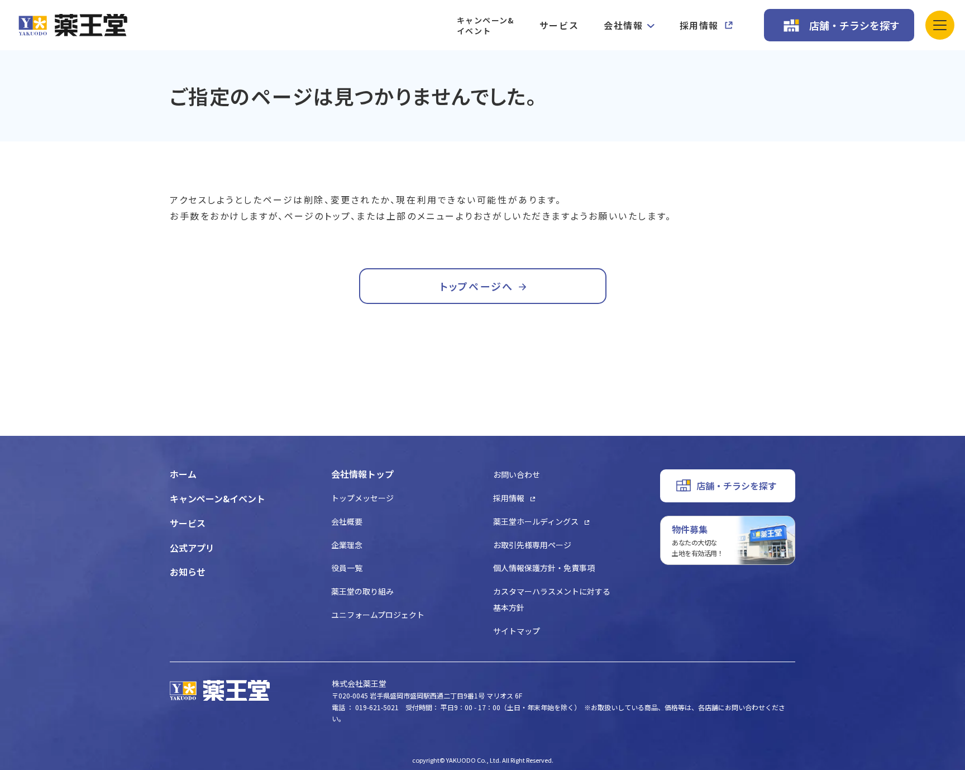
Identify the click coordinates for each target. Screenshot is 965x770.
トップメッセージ (362, 497)
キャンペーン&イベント (485, 25)
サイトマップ (516, 630)
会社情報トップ (362, 474)
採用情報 (699, 25)
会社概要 (346, 521)
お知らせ (188, 571)
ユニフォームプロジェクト (377, 614)
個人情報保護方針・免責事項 (544, 567)
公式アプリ (192, 547)
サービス (559, 25)
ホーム (183, 474)
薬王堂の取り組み (362, 591)
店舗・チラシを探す (854, 25)
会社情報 (623, 25)
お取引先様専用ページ (532, 544)
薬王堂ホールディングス (536, 521)
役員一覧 (346, 567)
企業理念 (346, 544)
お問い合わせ (516, 474)
